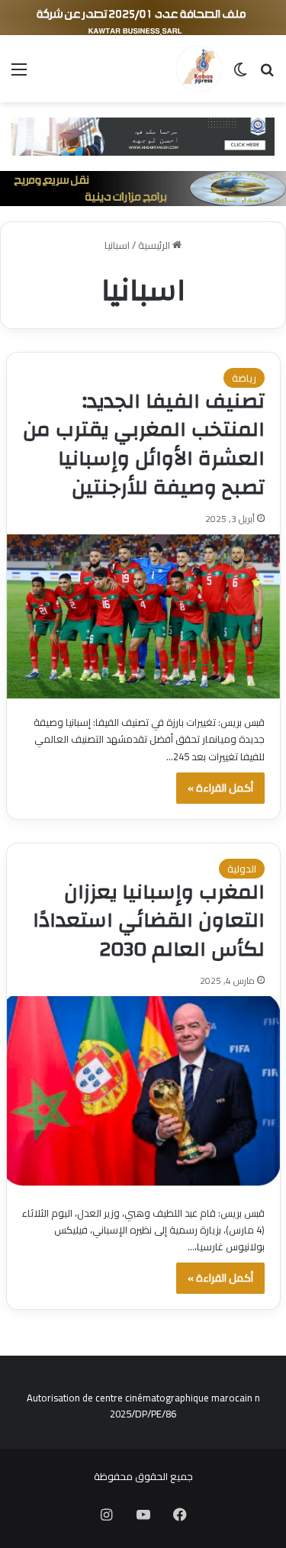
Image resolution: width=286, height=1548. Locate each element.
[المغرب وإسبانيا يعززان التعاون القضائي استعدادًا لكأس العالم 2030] (143, 1092)
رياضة (244, 378)
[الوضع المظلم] (240, 74)
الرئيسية (155, 245)
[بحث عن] (267, 74)
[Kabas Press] (198, 69)
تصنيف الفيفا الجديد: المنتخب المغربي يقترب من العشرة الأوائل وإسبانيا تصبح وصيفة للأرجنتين (144, 444)
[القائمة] (19, 74)
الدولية (241, 868)
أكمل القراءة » (220, 788)
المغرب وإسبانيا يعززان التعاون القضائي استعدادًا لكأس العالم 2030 (149, 921)
